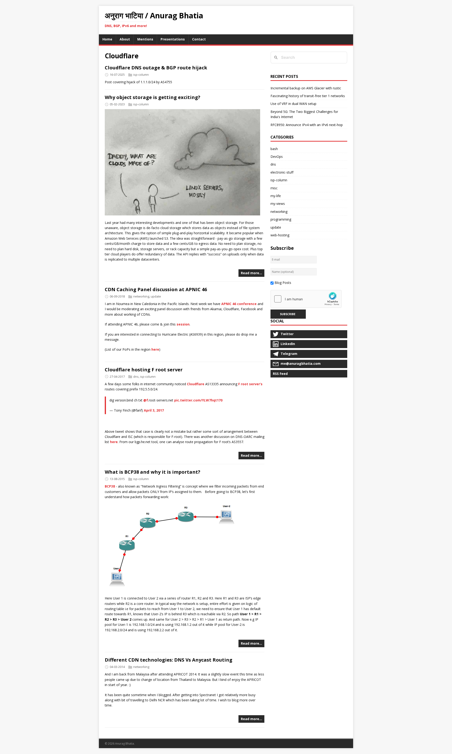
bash (274, 149)
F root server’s (250, 384)
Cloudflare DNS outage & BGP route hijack (156, 67)
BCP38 (110, 486)
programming (280, 219)
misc (274, 188)
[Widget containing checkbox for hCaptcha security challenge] (306, 299)
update (156, 296)
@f (145, 400)
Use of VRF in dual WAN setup (293, 103)
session (183, 324)
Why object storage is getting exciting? (152, 97)
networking (141, 296)
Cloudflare (195, 384)
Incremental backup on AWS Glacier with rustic (305, 88)
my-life (275, 196)
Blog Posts (282, 282)
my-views (277, 203)
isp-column (141, 74)
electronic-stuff (281, 172)
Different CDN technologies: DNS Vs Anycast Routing (168, 660)
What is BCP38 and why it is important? (152, 472)
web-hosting (279, 235)
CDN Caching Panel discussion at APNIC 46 (156, 289)
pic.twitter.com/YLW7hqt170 (198, 400)
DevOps (276, 156)
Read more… (251, 273)
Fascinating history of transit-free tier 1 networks (307, 96)
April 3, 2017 (154, 410)
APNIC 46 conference (239, 304)
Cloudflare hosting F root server (144, 369)
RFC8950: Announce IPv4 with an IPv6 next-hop (306, 125)
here (155, 349)
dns (136, 376)
